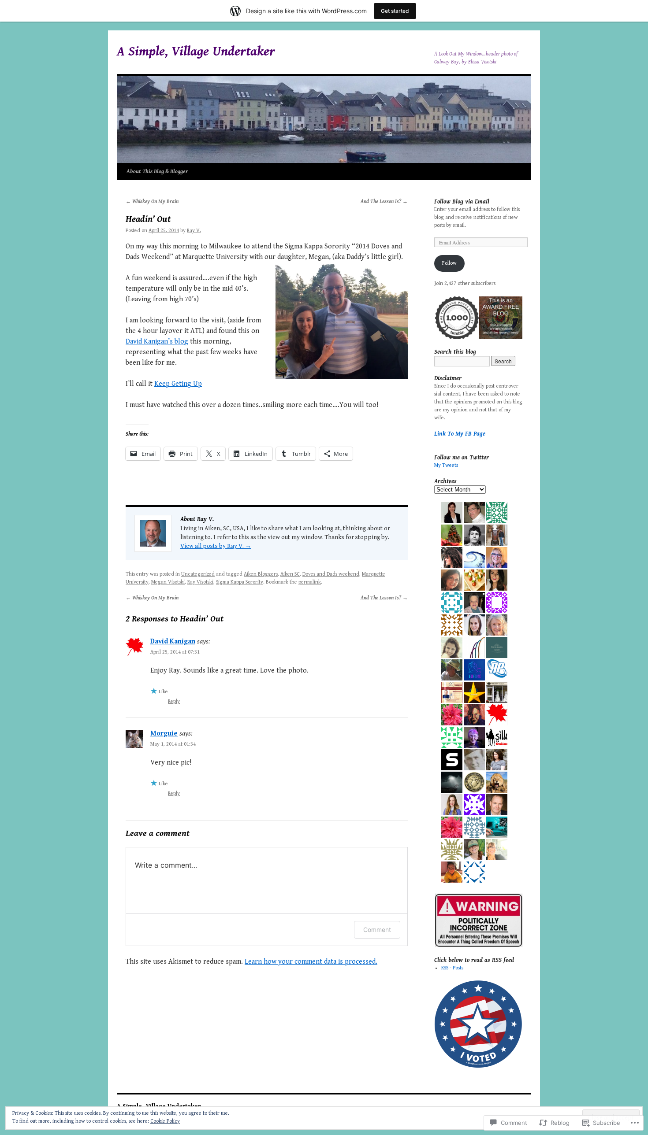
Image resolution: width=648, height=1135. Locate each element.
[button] (456, 318)
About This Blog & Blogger (157, 171)
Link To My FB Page (459, 433)
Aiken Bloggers (261, 574)
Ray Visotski (200, 582)
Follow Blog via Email (461, 201)
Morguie (164, 733)
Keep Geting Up (178, 384)
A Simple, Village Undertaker (196, 51)
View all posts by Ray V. (215, 546)
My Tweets (446, 465)
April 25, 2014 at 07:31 (175, 652)
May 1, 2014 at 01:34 (173, 744)
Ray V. (194, 230)
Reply (174, 701)
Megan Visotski (168, 582)
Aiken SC (290, 574)
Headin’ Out (148, 219)
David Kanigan (172, 641)
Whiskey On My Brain (152, 201)
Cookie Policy (165, 1121)
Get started (395, 10)
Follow (449, 263)
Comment (377, 929)
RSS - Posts (452, 968)
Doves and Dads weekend (330, 574)
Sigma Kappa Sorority (239, 582)
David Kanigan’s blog (157, 341)
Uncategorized (198, 574)
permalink (309, 582)
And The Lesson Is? (384, 201)
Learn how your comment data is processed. (311, 962)
